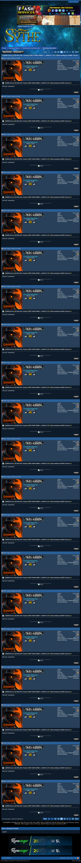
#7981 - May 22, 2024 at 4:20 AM (11, 58)
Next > (77, 52)
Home (71, 858)
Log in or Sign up (73, 1)
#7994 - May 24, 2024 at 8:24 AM (11, 553)
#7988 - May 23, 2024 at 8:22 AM (11, 324)
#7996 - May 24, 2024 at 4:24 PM (11, 629)
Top (75, 858)
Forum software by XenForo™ (15, 860)
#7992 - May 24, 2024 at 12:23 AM (12, 476)
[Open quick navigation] (78, 48)
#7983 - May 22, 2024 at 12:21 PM (12, 134)
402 (68, 52)
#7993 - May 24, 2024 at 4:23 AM (11, 514)
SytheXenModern (6, 858)
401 (64, 52)
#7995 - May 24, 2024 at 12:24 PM (12, 591)
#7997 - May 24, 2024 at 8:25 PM (11, 667)
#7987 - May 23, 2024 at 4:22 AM (11, 286)
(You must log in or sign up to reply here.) (12, 818)
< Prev (45, 52)
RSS (78, 858)
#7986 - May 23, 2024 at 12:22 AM (12, 248)
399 (58, 52)
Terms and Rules (76, 860)
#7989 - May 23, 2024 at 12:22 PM (12, 362)
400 (61, 52)
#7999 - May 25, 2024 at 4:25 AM (11, 743)
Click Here (76, 66)
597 (73, 52)
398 (55, 52)
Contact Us (63, 858)
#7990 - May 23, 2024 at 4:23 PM (11, 400)
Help (68, 858)
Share (76, 92)
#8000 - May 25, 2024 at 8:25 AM (11, 781)
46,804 (77, 62)
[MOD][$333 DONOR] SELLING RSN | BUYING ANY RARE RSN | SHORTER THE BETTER (32, 822)
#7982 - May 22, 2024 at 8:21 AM (11, 96)
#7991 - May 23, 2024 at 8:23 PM (11, 438)
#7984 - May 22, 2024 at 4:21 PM (11, 172)
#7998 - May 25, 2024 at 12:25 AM (12, 705)
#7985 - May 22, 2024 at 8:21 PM (11, 210)
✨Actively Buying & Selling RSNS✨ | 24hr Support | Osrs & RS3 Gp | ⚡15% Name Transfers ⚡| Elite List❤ (47, 823)
